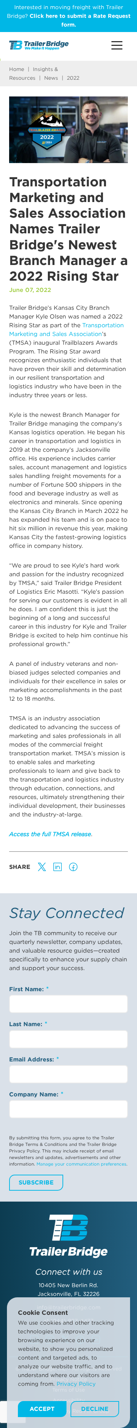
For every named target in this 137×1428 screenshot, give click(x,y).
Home (16, 69)
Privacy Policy (76, 1384)
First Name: (27, 989)
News (51, 78)
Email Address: (32, 1059)
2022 (73, 78)
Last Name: (26, 1024)
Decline (95, 1408)
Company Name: (34, 1094)
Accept (42, 1408)
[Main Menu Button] (117, 45)
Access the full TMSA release (50, 834)
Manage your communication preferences (81, 1164)
